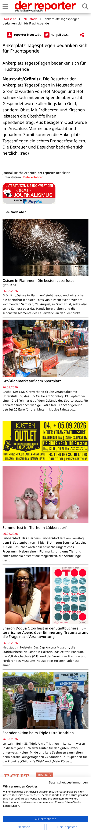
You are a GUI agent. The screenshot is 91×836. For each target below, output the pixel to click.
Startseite (9, 19)
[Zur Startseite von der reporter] (45, 6)
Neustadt (30, 19)
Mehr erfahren (33, 177)
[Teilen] (82, 35)
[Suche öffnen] (85, 6)
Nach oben (18, 212)
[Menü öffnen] (5, 6)
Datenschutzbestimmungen (68, 782)
